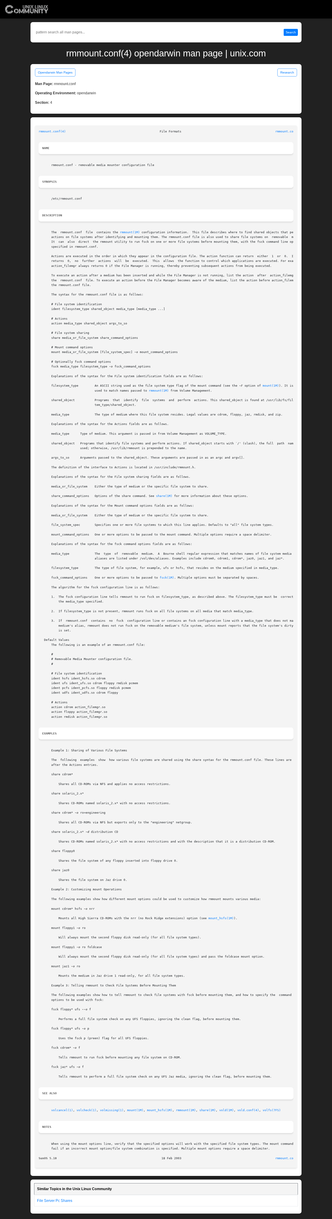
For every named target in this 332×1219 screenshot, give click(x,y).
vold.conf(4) (248, 1110)
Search (291, 32)
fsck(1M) (167, 577)
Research (287, 72)
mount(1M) (271, 385)
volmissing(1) (112, 1110)
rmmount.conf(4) (52, 131)
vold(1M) (226, 1110)
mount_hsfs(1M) (221, 918)
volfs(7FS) (272, 1110)
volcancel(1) (62, 1110)
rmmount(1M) (130, 232)
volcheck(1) (86, 1110)
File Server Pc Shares (54, 1201)
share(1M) (164, 496)
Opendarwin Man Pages (55, 72)
